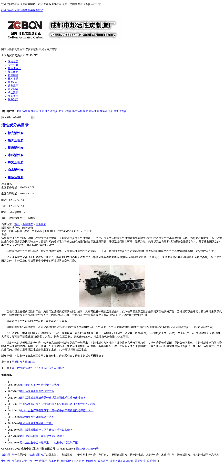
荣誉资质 (140, 460)
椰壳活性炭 (51, 111)
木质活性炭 (92, 111)
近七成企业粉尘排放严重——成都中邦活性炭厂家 (49, 442)
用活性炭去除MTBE (23, 361)
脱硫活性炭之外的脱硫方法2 (36, 416)
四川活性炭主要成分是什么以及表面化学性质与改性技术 (53, 397)
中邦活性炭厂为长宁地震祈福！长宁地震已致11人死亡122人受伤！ (58, 404)
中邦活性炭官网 (10, 460)
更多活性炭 (15, 177)
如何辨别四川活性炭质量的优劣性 (39, 384)
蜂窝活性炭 (106, 111)
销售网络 (66, 460)
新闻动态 (27, 224)
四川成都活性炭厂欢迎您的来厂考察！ (42, 436)
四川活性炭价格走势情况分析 (37, 391)
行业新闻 (41, 224)
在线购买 (27, 10)
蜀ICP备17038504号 (87, 448)
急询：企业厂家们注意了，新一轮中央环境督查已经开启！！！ (56, 410)
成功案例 (127, 460)
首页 (17, 224)
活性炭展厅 (40, 460)
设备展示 (103, 460)
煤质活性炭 (78, 111)
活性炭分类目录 (15, 125)
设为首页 (17, 10)
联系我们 (38, 10)
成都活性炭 (37, 111)
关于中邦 (26, 460)
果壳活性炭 (64, 111)
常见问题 (115, 460)
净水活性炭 (120, 111)
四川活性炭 (23, 111)
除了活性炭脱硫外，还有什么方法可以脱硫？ (38, 367)
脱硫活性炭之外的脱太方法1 (36, 423)
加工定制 (54, 460)
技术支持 (78, 460)
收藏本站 (6, 10)
